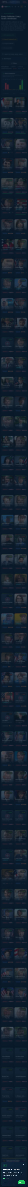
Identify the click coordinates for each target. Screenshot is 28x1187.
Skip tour (5, 1182)
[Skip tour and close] (23, 1164)
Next (20, 1182)
